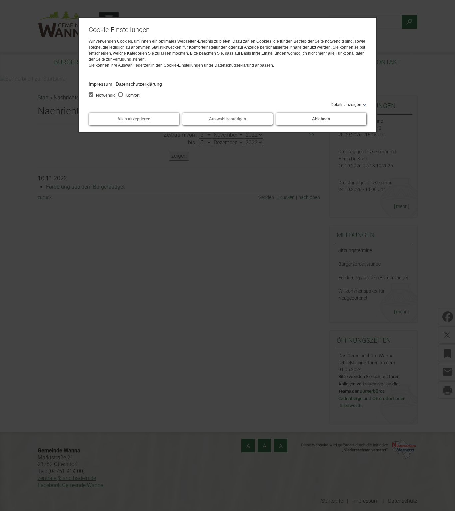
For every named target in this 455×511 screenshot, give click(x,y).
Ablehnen (321, 119)
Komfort (131, 95)
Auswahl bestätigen (227, 119)
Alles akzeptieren (133, 119)
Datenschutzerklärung (139, 84)
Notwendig (106, 95)
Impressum (100, 84)
